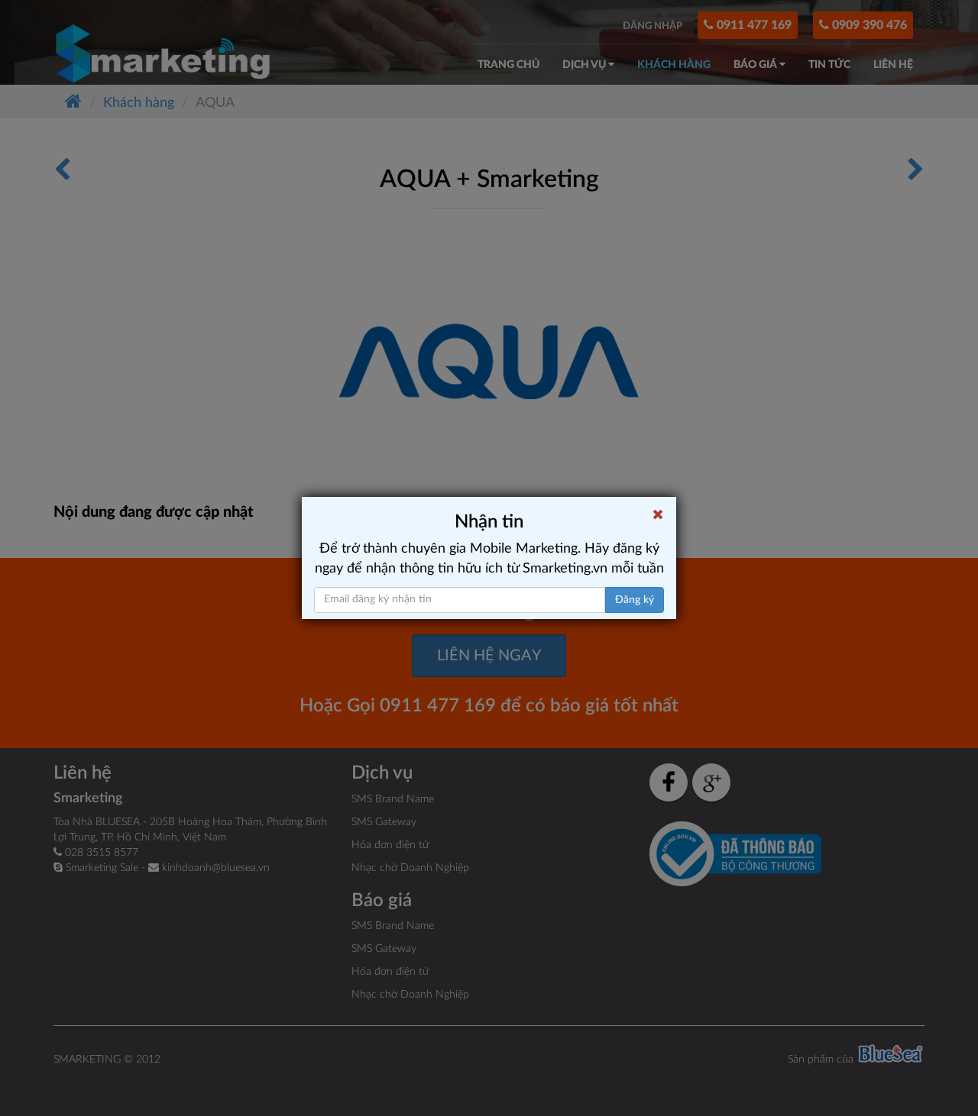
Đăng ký (634, 600)
